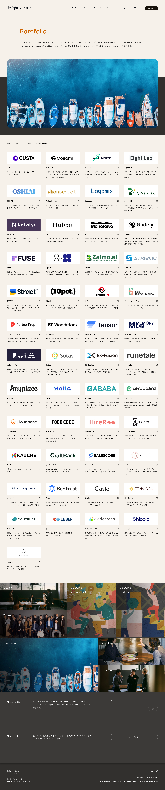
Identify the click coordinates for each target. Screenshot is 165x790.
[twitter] (152, 771)
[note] (157, 771)
